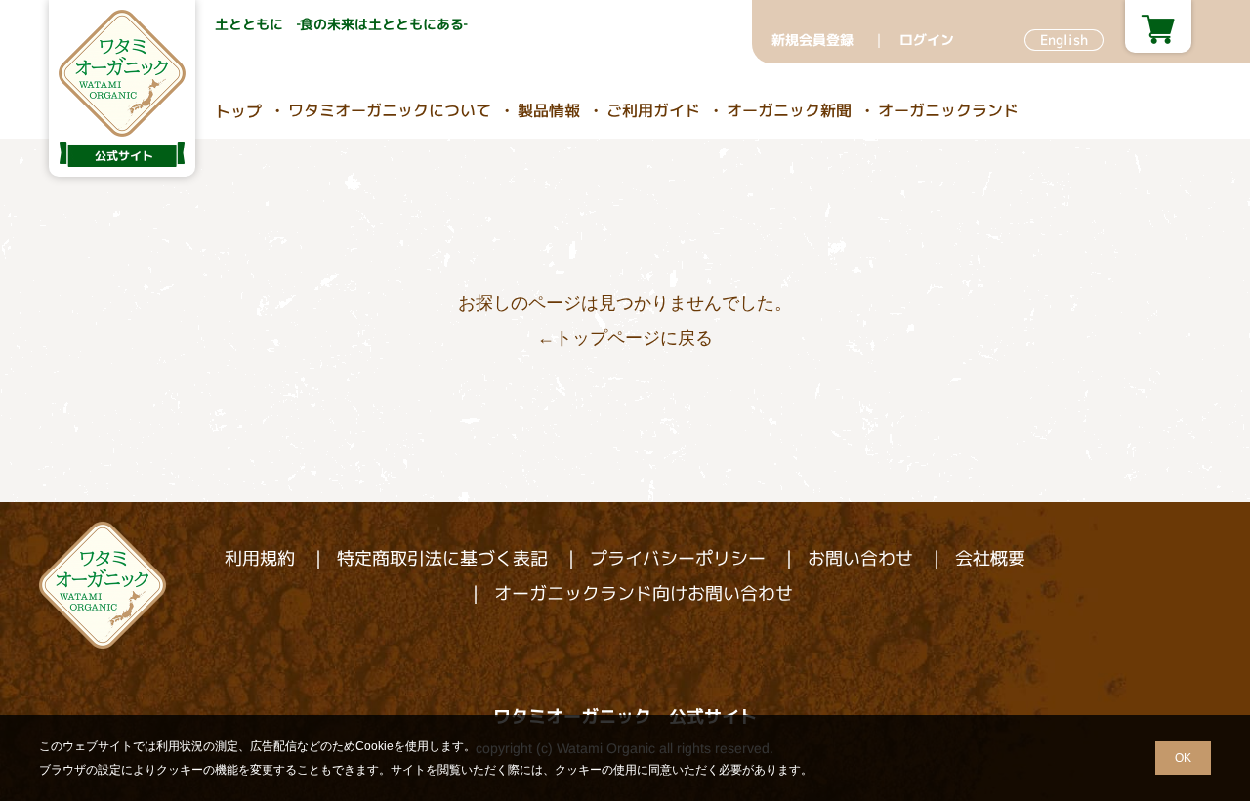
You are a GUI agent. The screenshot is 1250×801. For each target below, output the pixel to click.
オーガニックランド (948, 110)
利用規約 (260, 558)
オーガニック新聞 (789, 110)
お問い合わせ (860, 558)
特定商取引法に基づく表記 (442, 558)
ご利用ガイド (653, 110)
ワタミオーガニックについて (389, 110)
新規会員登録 (812, 39)
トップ (238, 111)
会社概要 (990, 558)
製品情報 (549, 110)
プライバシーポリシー (678, 558)
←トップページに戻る (625, 338)
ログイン (926, 39)
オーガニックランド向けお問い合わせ (643, 593)
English (1064, 39)
